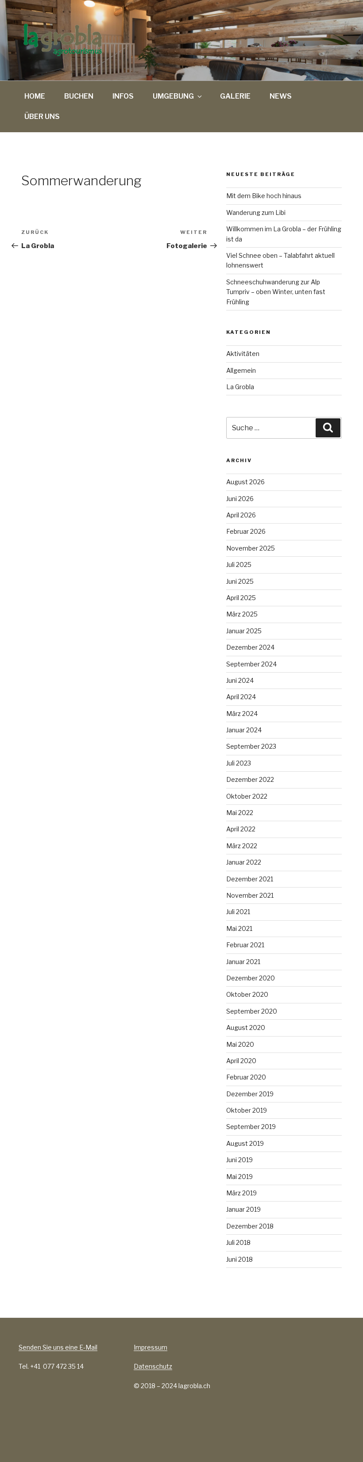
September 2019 (251, 1126)
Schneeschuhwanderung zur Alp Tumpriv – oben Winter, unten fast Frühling (275, 292)
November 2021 (250, 895)
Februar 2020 (246, 1077)
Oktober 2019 (246, 1110)
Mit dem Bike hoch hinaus (263, 195)
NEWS (281, 96)
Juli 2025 (238, 564)
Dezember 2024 (250, 647)
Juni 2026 (240, 498)
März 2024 (242, 713)
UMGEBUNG (173, 96)
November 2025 (250, 548)
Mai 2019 (239, 1176)
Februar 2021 (245, 945)
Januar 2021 (243, 961)
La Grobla (240, 386)
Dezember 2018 (250, 1226)
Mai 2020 (240, 1044)
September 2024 (251, 664)
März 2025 (242, 614)
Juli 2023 (238, 763)
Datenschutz (153, 1366)
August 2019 (245, 1143)
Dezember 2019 (250, 1094)
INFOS (123, 96)
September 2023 (251, 746)
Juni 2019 (239, 1159)
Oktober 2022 (246, 796)
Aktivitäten (242, 353)
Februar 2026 (246, 531)
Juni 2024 (240, 680)
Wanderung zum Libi (256, 212)
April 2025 (241, 597)
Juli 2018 (238, 1242)
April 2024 (241, 696)
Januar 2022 (243, 862)
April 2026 (241, 515)
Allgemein (241, 370)
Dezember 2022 (250, 779)
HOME (34, 96)
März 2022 (241, 846)
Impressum (150, 1347)
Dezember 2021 (249, 879)
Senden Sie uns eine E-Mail (58, 1347)
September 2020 (251, 1011)
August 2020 (245, 1027)
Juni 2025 (240, 581)
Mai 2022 (239, 812)
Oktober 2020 (247, 994)
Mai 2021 (239, 928)
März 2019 (241, 1193)
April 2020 (241, 1060)
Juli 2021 (238, 911)
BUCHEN (78, 96)
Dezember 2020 (250, 978)
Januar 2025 (244, 631)
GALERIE (235, 96)
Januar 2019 (243, 1209)
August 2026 (245, 482)
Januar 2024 (244, 730)
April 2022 (240, 829)
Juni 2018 (239, 1259)
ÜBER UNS (42, 116)
